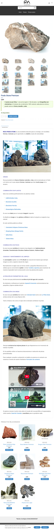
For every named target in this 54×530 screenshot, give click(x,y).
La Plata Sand (46, 295)
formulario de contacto (33, 359)
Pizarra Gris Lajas (27, 502)
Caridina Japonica (34, 268)
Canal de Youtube (16, 413)
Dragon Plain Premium (44, 444)
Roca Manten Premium (27, 444)
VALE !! (37, 527)
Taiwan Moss (9, 238)
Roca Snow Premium (27, 473)
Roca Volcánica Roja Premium (9, 445)
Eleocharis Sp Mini (11, 202)
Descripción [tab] (5, 127)
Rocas (25, 12)
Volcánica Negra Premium (9, 474)
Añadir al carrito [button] (9, 449)
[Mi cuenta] (49, 3)
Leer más (27, 449)
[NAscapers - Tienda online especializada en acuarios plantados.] (27, 3)
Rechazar (45, 527)
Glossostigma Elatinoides (13, 209)
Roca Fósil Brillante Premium (9, 503)
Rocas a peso (31, 12)
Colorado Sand (31, 295)
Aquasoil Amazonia (30, 283)
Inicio (20, 12)
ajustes (29, 527)
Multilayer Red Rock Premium (45, 474)
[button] (2, 3)
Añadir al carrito (13, 116)
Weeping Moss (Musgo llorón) (14, 231)
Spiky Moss (9, 235)
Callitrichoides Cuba (11, 198)
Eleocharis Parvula (11, 205)
